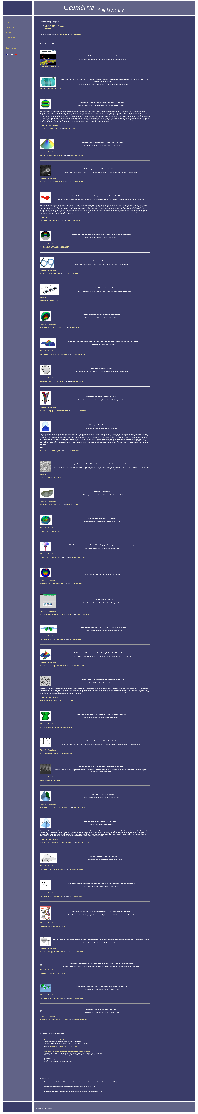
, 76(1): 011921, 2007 (51, 896)
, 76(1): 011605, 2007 (51, 869)
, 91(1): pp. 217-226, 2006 (52, 973)
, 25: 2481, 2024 (50, 88)
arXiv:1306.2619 (73, 451)
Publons (59, 34)
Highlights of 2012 (78, 557)
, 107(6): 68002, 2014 (52, 381)
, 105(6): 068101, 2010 (53, 666)
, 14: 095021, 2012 (50, 531)
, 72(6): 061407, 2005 (51, 998)
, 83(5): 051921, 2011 (51, 639)
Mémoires (47, 28)
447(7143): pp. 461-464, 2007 (52, 926)
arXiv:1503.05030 (79, 354)
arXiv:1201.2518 (76, 583)
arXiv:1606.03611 (73, 274)
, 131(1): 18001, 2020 (48, 128)
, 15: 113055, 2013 (50, 451)
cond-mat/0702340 (76, 896)
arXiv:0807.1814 (79, 807)
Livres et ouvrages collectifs (54, 27)
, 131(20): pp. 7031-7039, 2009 (56, 753)
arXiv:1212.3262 (72, 504)
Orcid (65, 34)
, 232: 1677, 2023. (64, 1046)
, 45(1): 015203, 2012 (55, 614)
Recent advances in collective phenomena (59, 1040)
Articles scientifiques (51, 25)
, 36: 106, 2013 (50, 504)
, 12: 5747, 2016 (49, 300)
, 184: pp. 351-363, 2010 (57, 700)
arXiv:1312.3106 (80, 411)
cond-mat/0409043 (81, 1019)
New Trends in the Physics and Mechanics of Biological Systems (67, 1051)
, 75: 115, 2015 (53, 354)
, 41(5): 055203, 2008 (55, 842)
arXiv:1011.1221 (75, 639)
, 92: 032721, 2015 (50, 327)
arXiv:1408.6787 (77, 381)
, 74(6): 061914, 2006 (51, 952)
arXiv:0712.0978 (83, 842)
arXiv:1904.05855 (77, 155)
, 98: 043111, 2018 (50, 220)
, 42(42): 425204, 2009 (56, 727)
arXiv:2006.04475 (70, 128)
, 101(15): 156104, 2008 (53, 807)
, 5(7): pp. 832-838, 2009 (50, 780)
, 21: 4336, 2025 (49, 66)
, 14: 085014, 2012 (50, 557)
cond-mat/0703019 (76, 869)
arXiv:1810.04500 (74, 220)
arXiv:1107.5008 (83, 614)
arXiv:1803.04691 (77, 182)
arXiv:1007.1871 (78, 666)
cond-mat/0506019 (76, 998)
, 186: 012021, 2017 (54, 247)
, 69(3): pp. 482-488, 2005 (54, 1019)
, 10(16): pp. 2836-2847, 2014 (54, 411)
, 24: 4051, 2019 (52, 155)
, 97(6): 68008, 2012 (52, 583)
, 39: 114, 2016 (50, 274)
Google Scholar (75, 34)
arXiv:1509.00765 (74, 327)
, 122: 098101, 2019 (52, 182)
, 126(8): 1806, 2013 (50, 477)
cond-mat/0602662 (76, 952)
